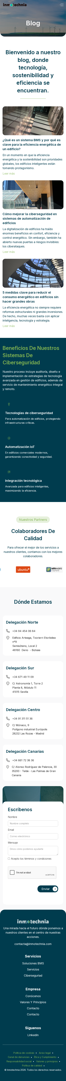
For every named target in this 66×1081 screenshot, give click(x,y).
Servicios (33, 969)
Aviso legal (45, 1053)
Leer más (9, 173)
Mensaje (13, 842)
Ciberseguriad (33, 975)
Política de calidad (32, 1065)
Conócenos (33, 996)
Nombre (12, 817)
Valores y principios (33, 1002)
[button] (61, 5)
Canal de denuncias (18, 1057)
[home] (14, 4)
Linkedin (33, 1035)
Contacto (33, 1008)
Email (11, 829)
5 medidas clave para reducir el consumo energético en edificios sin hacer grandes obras (30, 297)
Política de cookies (23, 1053)
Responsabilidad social (19, 1061)
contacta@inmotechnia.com (33, 944)
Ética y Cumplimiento (45, 1057)
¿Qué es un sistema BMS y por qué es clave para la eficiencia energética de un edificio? (32, 144)
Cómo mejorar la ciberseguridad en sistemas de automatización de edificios (30, 218)
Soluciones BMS (33, 963)
